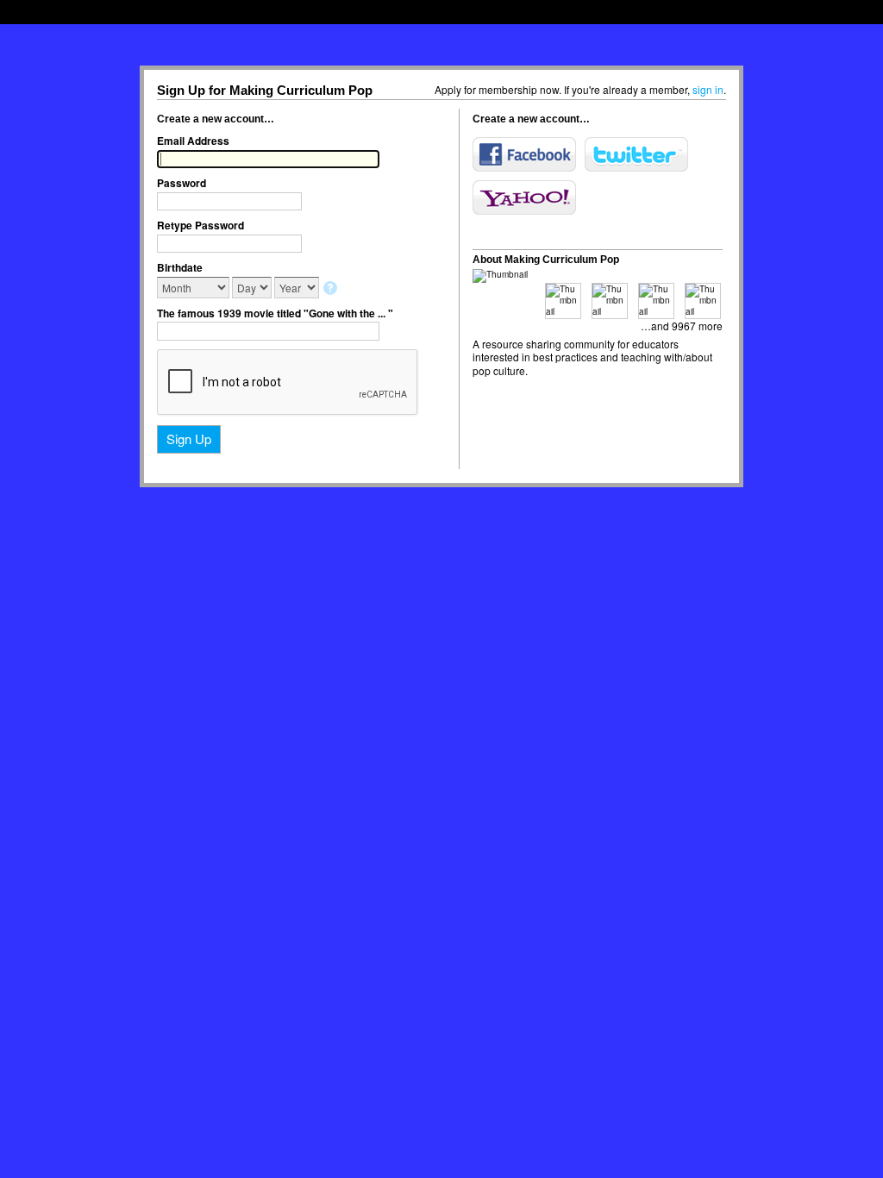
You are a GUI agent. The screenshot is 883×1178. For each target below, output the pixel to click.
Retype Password (200, 225)
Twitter (636, 154)
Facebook (524, 154)
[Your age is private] (331, 289)
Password (181, 183)
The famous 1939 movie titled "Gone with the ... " (275, 313)
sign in (707, 89)
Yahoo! (524, 197)
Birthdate (180, 267)
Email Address (193, 140)
